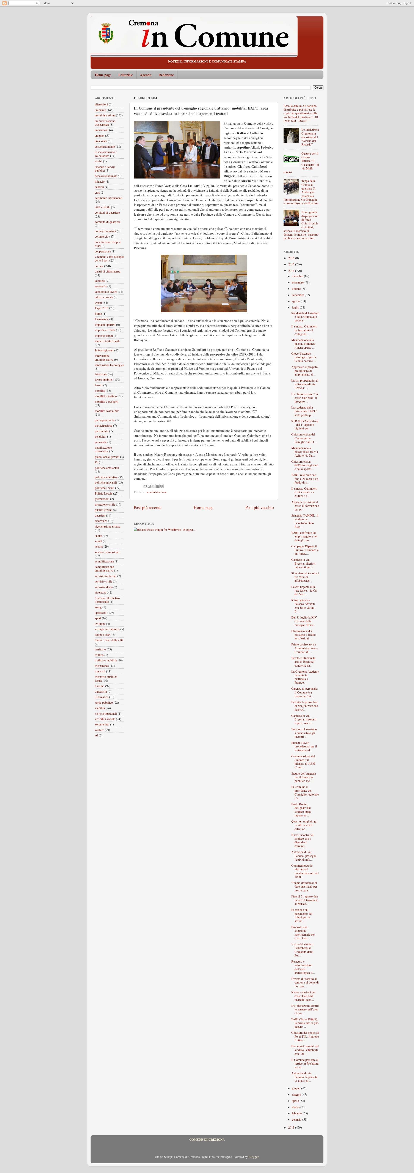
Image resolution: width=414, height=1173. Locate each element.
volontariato (102, 724)
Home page (103, 74)
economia (101, 286)
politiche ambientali (107, 468)
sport (98, 618)
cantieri (99, 187)
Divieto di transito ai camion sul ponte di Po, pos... (305, 982)
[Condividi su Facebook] (157, 486)
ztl (96, 735)
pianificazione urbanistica (103, 449)
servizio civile (103, 581)
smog (98, 607)
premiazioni (102, 499)
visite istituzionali (106, 713)
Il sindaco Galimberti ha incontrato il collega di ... (304, 330)
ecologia (100, 281)
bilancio (100, 181)
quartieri (100, 515)
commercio (101, 236)
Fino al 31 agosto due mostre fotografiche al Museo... (304, 900)
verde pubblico (104, 702)
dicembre (298, 276)
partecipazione (103, 425)
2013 (291, 1127)
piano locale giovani (107, 457)
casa (97, 192)
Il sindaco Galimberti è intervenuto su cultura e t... (304, 492)
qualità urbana (103, 510)
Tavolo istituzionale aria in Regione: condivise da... (303, 661)
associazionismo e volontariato (106, 154)
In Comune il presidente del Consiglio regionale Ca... (305, 792)
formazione (101, 319)
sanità (98, 541)
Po (96, 462)
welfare (99, 730)
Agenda (145, 74)
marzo (296, 1107)
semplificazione (104, 561)
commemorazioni (105, 231)
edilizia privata (104, 297)
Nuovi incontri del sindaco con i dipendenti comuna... (302, 840)
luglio (296, 307)
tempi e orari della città (109, 640)
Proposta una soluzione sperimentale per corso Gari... (303, 932)
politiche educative (106, 477)
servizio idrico (104, 587)
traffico (99, 655)
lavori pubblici (104, 379)
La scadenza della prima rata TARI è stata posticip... (304, 411)
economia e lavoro (106, 292)
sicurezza (100, 592)
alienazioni (101, 104)
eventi (98, 303)
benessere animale (106, 176)
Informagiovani (104, 350)
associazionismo (105, 146)
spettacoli (101, 613)
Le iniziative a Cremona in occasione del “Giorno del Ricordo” (310, 136)
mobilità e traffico (106, 396)
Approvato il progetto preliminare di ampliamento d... (304, 370)
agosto (296, 301)
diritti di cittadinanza (107, 271)
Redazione (166, 74)
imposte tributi (104, 336)
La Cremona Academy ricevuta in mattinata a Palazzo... (305, 677)
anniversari (101, 130)
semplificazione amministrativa (104, 568)
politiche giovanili (106, 482)
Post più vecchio (259, 507)
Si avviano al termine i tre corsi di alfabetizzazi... (305, 577)
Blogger (253, 1157)
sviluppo (100, 624)
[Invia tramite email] (145, 486)
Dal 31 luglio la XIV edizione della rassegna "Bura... (304, 621)
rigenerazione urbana (107, 526)
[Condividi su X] (153, 486)
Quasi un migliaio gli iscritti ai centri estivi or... (304, 825)
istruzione (101, 374)
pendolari (100, 436)
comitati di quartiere (107, 212)
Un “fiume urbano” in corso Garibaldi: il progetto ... (304, 398)
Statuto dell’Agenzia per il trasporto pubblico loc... (303, 777)
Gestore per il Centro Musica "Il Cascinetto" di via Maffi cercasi (301, 162)
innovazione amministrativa (104, 357)
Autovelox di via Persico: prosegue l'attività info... (303, 855)
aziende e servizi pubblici (105, 168)
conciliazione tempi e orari (108, 244)
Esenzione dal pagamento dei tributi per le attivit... (301, 915)
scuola (99, 546)
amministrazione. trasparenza (105, 123)
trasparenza (102, 666)
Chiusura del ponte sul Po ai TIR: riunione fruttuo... (305, 1036)
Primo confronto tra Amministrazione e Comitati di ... (304, 648)
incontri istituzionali (107, 341)
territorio (100, 649)
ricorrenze (101, 521)
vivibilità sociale (105, 719)
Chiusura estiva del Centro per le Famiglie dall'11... (304, 438)
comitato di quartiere (107, 222)
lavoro (98, 385)
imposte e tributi (105, 330)
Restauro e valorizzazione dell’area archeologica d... (303, 967)
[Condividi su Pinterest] (161, 486)
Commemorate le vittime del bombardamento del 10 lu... (305, 871)
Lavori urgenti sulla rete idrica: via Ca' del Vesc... (304, 590)
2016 (291, 258)
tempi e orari (103, 635)
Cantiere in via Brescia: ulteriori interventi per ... (303, 563)
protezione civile (105, 504)
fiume (98, 314)
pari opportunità (104, 420)
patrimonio (101, 431)
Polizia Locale (103, 493)
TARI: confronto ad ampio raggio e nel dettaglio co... (304, 536)
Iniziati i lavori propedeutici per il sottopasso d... (304, 746)
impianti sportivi (105, 325)
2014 (291, 271)
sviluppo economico (107, 629)
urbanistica (101, 697)
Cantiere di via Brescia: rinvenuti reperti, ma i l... (303, 719)
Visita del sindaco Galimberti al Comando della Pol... (302, 949)
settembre (298, 295)
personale (101, 442)
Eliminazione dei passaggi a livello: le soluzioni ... (304, 635)
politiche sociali (104, 488)
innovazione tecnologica (109, 365)
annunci (99, 135)
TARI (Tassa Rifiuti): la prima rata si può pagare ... (304, 1023)
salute (98, 536)
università (101, 691)
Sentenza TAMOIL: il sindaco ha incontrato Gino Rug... (304, 521)
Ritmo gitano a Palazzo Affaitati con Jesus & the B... (303, 605)
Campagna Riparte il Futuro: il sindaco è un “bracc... (304, 550)
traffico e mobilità (106, 660)
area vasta (101, 141)
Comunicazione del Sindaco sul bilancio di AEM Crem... (303, 761)
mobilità (100, 390)
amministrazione (156, 492)
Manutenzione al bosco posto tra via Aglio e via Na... (304, 451)
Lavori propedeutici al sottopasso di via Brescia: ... (304, 384)
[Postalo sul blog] (149, 486)
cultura (99, 266)
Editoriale (125, 74)
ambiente (100, 110)
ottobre (296, 289)
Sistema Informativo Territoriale (107, 600)
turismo (99, 686)
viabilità (100, 708)
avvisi (98, 161)
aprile (296, 1101)
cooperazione (103, 251)
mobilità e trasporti (106, 401)
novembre (298, 282)
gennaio (297, 1119)
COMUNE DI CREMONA (207, 1139)
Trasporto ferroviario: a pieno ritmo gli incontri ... (304, 733)
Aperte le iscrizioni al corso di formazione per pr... (305, 506)
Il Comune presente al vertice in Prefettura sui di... (304, 1063)
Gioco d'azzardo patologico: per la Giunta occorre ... (303, 357)
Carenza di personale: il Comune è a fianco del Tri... (304, 692)
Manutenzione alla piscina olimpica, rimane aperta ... (303, 343)
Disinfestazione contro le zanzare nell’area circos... (305, 1009)
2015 (291, 264)
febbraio (297, 1113)
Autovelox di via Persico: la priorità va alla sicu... (304, 1077)
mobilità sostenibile (107, 411)
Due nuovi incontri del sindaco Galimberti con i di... (305, 1050)
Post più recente (148, 507)
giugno (296, 1088)
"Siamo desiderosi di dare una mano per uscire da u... (304, 886)
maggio (297, 1094)
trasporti (100, 671)
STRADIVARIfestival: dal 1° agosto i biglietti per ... (304, 425)
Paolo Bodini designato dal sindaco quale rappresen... (301, 809)
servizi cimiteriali (105, 576)
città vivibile (102, 207)
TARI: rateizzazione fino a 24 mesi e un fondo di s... (304, 478)
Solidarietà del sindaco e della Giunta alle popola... (305, 317)
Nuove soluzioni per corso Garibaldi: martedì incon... (303, 996)
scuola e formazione (107, 552)
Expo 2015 (101, 308)
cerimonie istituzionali (108, 198)
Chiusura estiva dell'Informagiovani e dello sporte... (304, 465)
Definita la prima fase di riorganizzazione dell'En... (304, 706)
